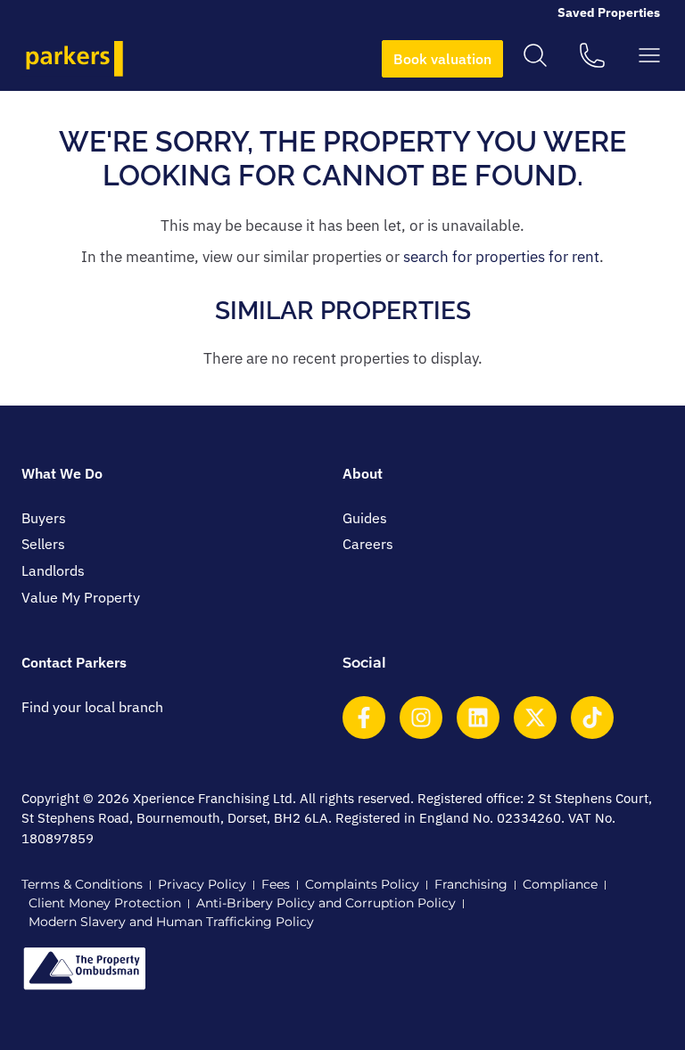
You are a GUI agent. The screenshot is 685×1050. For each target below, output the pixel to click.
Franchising (471, 884)
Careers (367, 544)
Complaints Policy (362, 884)
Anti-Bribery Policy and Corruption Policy (326, 903)
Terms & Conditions (82, 884)
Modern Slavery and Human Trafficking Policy (171, 922)
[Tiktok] (592, 717)
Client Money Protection (105, 903)
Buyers (43, 518)
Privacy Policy (202, 884)
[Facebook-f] (363, 717)
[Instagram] (421, 717)
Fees (275, 884)
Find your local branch (92, 707)
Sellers (43, 544)
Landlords (53, 570)
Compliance (560, 884)
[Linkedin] (478, 717)
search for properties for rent (501, 257)
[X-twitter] (535, 717)
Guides (364, 518)
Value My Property (80, 597)
